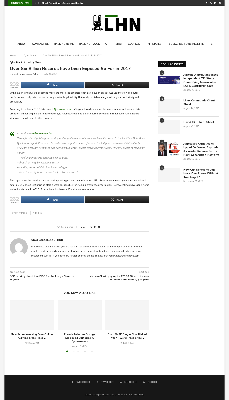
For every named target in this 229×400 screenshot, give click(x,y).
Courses (134, 43)
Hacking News (64, 43)
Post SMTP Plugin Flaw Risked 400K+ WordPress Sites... (127, 336)
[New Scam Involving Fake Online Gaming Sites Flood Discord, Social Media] (32, 315)
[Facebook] (206, 3)
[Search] (212, 44)
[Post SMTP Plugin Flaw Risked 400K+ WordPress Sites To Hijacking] (127, 315)
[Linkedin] (215, 3)
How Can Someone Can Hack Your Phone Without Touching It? (200, 173)
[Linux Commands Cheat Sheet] (169, 106)
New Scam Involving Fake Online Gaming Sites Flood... (32, 336)
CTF (107, 43)
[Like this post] (84, 227)
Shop (119, 43)
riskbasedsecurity (42, 133)
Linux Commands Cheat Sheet (199, 102)
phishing (37, 213)
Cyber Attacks (19, 213)
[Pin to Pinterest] (95, 227)
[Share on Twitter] (91, 227)
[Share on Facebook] (88, 227)
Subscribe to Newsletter (187, 43)
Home (13, 55)
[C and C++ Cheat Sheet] (169, 127)
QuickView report (63, 109)
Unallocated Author (29, 74)
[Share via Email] (99, 227)
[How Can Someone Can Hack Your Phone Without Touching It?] (169, 175)
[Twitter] (211, 3)
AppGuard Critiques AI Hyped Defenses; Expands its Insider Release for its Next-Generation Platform (201, 149)
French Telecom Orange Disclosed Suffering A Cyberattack (79, 338)
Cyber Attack (30, 55)
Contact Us (40, 43)
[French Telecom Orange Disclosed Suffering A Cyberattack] (80, 315)
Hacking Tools (89, 43)
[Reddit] (220, 3)
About (22, 43)
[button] (35, 3)
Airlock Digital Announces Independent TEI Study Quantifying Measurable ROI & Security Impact (200, 80)
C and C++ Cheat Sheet (198, 122)
